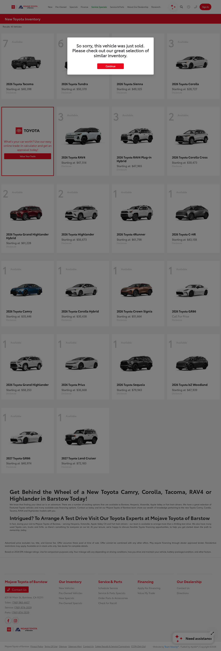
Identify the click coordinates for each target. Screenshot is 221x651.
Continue (110, 66)
